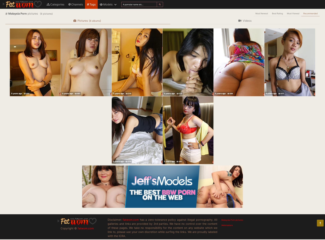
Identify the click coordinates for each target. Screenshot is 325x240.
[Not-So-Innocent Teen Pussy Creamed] (35, 62)
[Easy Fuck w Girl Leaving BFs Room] (137, 130)
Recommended (310, 13)
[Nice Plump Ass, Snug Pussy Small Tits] (137, 62)
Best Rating (277, 13)
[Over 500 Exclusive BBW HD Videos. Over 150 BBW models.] (162, 206)
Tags (93, 4)
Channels (77, 4)
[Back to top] (320, 223)
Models (108, 4)
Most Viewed (293, 13)
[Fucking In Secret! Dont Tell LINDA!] (86, 62)
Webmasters (227, 225)
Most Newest (261, 13)
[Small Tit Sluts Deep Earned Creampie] (188, 62)
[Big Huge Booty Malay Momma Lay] (238, 62)
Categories (57, 4)
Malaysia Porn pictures (232, 220)
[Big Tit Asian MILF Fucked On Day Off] (188, 130)
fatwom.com (86, 228)
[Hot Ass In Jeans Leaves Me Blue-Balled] (289, 62)
